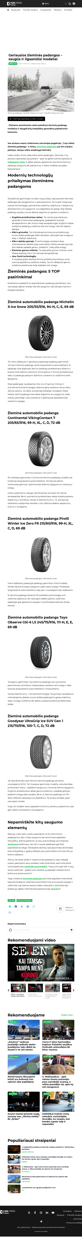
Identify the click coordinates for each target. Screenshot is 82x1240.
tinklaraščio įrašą (16, 162)
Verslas (13, 64)
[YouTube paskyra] (53, 1212)
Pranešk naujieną (30, 10)
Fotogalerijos (45, 10)
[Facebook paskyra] (35, 1212)
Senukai (55, 889)
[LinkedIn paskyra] (47, 1212)
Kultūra (47, 1022)
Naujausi (60, 1215)
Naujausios (15, 10)
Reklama (57, 10)
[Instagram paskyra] (41, 1212)
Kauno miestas (28, 1152)
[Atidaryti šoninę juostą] (8, 10)
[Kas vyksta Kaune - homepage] (16, 4)
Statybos (48, 1056)
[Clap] (60, 909)
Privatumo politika (74, 1223)
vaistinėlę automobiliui (35, 866)
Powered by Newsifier (41, 1231)
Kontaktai (68, 10)
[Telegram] (28, 906)
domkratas (13, 844)
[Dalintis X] (22, 906)
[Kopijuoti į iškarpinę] (34, 906)
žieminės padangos (46, 147)
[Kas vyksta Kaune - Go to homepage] (9, 1212)
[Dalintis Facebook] (16, 906)
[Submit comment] (71, 930)
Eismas (47, 1094)
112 (23, 1190)
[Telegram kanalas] (41, 1221)
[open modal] (74, 3)
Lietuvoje (13, 1056)
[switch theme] (69, 3)
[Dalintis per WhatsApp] (10, 906)
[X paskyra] (29, 1212)
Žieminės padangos (24, 900)
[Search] (65, 3)
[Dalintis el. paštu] (10, 912)
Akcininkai (77, 1219)
